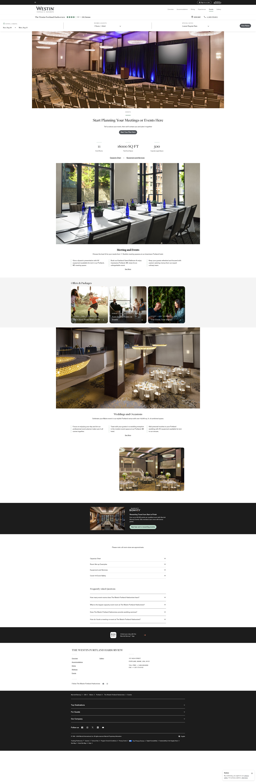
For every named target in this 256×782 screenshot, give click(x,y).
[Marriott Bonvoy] (217, 2)
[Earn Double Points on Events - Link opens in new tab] (128, 304)
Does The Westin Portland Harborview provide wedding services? (113, 612)
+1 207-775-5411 (212, 17)
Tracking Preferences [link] (77, 741)
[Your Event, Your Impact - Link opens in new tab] (166, 304)
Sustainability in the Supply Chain (168, 741)
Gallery (218, 9)
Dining (193, 9)
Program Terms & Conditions (109, 741)
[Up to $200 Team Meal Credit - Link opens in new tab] (89, 304)
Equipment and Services (135, 158)
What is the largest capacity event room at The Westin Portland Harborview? (117, 605)
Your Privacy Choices (138, 741)
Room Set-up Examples (98, 564)
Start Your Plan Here (128, 132)
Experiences (202, 9)
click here (245, 778)
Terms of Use (95, 741)
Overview (171, 9)
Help (89, 743)
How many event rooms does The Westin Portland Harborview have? (114, 597)
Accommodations (182, 9)
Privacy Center (123, 741)
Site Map (73, 743)
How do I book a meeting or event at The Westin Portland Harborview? (115, 619)
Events (211, 9)
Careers (87, 741)
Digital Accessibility (151, 741)
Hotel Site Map (82, 743)
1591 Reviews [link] (86, 17)
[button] (204, 2)
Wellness (75, 669)
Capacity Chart (115, 158)
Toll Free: (138, 665)
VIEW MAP (197, 17)
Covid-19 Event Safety (98, 576)
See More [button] (128, 269)
